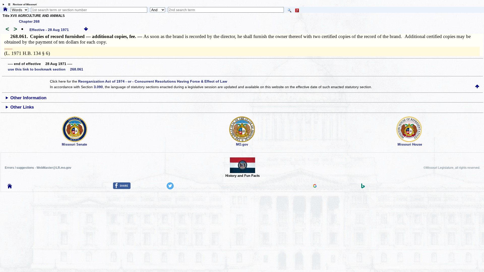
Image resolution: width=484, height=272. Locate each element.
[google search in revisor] (315, 186)
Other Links (22, 107)
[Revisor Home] (9, 187)
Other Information (28, 97)
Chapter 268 (29, 21)
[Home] (5, 9)
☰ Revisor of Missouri (21, 4)
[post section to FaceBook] (122, 188)
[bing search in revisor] (363, 187)
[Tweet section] (170, 188)
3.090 (98, 87)
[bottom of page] (86, 30)
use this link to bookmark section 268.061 (45, 69)
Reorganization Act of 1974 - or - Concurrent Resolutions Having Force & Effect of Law (152, 81)
